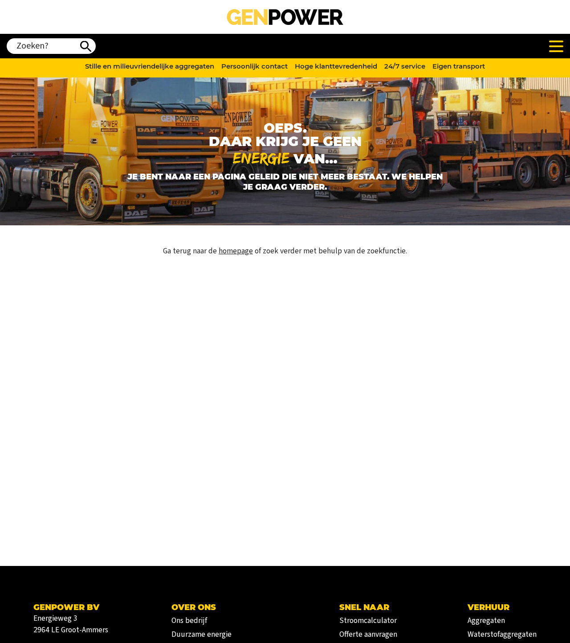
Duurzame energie (201, 634)
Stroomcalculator (368, 620)
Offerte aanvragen (368, 634)
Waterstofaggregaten (502, 634)
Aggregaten (486, 620)
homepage (236, 250)
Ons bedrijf (189, 620)
